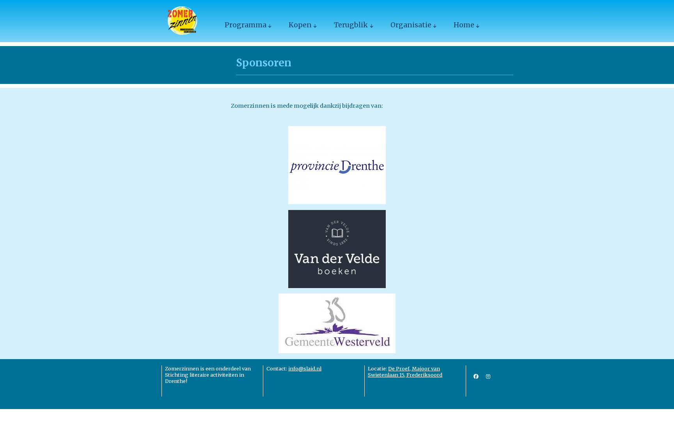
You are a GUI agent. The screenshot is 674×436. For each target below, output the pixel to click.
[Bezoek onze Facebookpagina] (476, 376)
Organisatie (410, 25)
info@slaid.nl (304, 368)
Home (464, 25)
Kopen (300, 25)
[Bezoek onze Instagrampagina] (488, 376)
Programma (245, 25)
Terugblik (351, 25)
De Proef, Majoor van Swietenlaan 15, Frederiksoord (405, 371)
